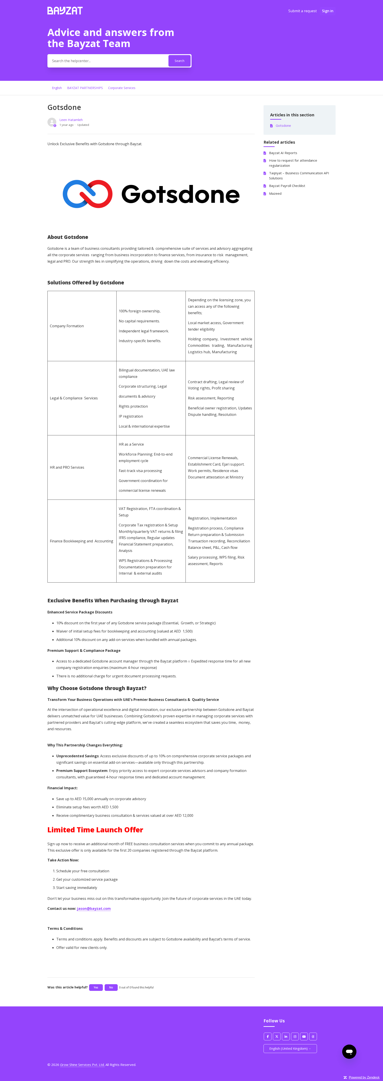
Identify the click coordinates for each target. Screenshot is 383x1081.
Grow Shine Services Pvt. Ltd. (82, 1064)
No (111, 987)
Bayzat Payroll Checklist (287, 185)
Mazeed (275, 193)
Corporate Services (121, 88)
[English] (65, 13)
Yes (96, 987)
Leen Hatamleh (71, 119)
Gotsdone (283, 125)
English (57, 88)
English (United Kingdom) (289, 1048)
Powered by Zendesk (364, 1077)
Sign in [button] (327, 10)
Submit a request (302, 10)
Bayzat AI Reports (283, 152)
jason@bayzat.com (94, 908)
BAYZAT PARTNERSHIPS (85, 88)
